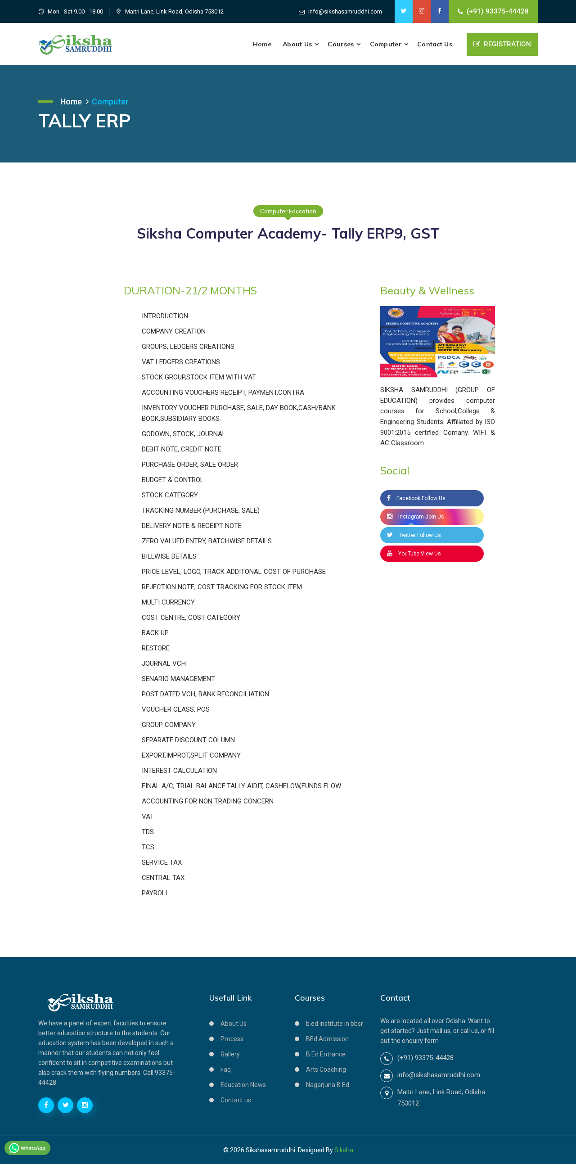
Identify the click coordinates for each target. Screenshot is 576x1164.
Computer (385, 44)
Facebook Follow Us (420, 498)
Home (262, 44)
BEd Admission (327, 1038)
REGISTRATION (507, 44)
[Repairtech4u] (75, 44)
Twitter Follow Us (419, 535)
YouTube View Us (419, 553)
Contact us (235, 1100)
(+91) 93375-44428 (498, 11)
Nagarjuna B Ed (327, 1084)
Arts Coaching (326, 1069)
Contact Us (434, 44)
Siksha (343, 1150)
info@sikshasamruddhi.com (345, 11)
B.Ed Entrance (326, 1054)
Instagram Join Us (420, 517)
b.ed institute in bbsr (334, 1023)
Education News (243, 1084)
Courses (341, 44)
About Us (297, 44)
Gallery (230, 1054)
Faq (225, 1069)
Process (231, 1038)
